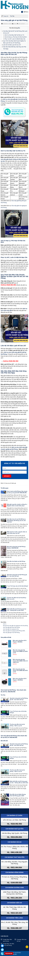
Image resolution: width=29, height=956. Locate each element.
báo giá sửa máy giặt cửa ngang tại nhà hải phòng (15, 625)
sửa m (4, 623)
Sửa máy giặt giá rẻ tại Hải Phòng (14, 20)
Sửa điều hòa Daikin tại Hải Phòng (16, 561)
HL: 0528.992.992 (14, 824)
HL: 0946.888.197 (14, 928)
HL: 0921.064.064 (14, 867)
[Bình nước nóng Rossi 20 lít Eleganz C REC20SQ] (6, 681)
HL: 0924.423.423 (14, 913)
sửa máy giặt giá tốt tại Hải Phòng (11, 627)
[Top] (27, 947)
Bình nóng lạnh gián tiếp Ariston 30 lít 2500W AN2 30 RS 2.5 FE (20, 671)
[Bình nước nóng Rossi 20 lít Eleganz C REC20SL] (6, 643)
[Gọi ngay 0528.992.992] (2, 953)
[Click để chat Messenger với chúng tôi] (2, 945)
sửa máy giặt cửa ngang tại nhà (11, 629)
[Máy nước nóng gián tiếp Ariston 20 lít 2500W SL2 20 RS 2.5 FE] (6, 653)
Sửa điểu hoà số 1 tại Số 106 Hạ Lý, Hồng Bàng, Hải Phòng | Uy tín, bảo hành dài (16, 520)
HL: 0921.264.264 (14, 898)
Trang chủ (5, 16)
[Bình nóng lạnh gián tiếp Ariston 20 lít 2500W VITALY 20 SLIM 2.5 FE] (6, 662)
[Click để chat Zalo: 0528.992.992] (2, 949)
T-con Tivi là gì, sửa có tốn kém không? (17, 586)
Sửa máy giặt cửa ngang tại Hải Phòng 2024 (14, 630)
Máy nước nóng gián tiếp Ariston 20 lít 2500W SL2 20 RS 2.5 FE (20, 651)
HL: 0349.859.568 (14, 883)
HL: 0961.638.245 (14, 852)
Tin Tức (12, 16)
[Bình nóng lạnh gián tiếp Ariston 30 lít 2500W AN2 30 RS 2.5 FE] (6, 672)
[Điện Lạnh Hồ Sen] (14, 4)
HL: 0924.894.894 (14, 837)
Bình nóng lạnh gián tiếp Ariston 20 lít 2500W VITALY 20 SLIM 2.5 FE (20, 661)
